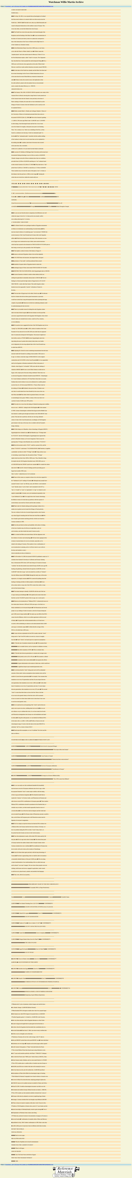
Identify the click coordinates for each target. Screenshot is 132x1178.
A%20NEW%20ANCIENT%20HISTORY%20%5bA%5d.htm (40, 6)
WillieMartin (24, 6)
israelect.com (9, 6)
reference (17, 6)
